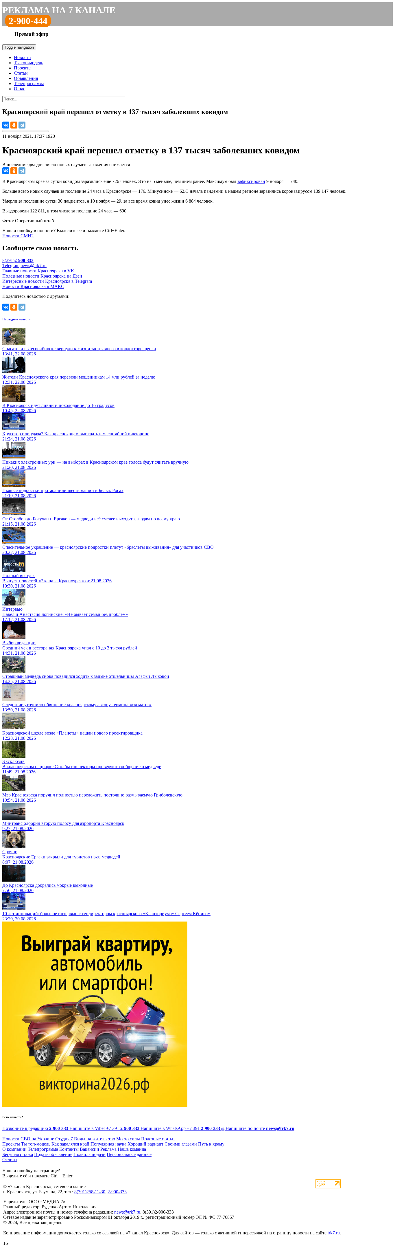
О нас (19, 88)
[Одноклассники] (13, 125)
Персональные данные (129, 1154)
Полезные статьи (158, 1138)
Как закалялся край (70, 1143)
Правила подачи (89, 1154)
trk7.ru (334, 1232)
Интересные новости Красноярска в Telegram (47, 281)
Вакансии (89, 1149)
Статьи (21, 73)
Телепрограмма (29, 83)
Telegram (10, 265)
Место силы (128, 1138)
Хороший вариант (145, 1143)
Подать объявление (53, 1154)
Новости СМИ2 (18, 235)
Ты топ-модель (28, 62)
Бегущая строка (17, 1154)
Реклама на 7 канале (58, 10)
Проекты (23, 67)
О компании (14, 1149)
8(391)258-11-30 (89, 1191)
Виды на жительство (94, 1138)
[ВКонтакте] (5, 125)
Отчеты (9, 1159)
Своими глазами (181, 1143)
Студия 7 (64, 1138)
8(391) (18, 260)
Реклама (108, 1149)
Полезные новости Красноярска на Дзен (42, 276)
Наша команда (132, 1149)
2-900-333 (117, 1191)
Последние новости (16, 319)
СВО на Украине (37, 1138)
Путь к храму (211, 1143)
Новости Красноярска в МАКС (33, 286)
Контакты (69, 1149)
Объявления (26, 78)
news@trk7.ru (34, 265)
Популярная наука (108, 1143)
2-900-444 (28, 21)
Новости (22, 57)
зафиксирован (251, 181)
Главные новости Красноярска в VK (38, 270)
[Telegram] (22, 125)
